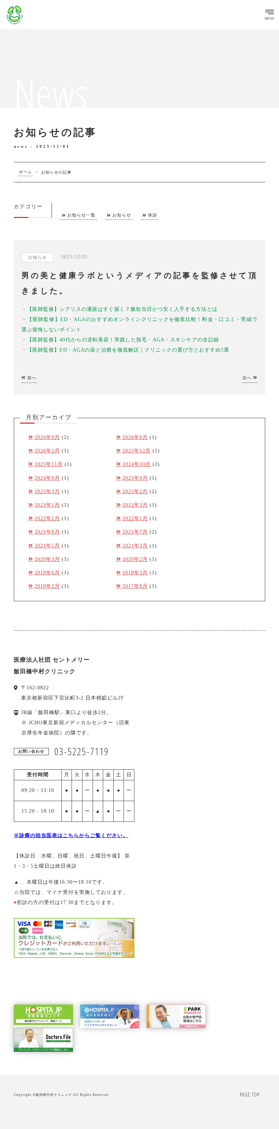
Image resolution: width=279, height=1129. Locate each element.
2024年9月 (47, 478)
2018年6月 (47, 572)
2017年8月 (135, 586)
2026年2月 (47, 450)
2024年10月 (136, 464)
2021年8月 (47, 532)
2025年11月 (49, 464)
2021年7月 (135, 532)
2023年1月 (47, 505)
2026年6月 (135, 437)
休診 (152, 215)
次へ (247, 377)
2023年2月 (135, 491)
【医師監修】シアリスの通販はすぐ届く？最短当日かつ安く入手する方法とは (122, 309)
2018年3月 (135, 572)
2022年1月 (135, 518)
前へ (31, 377)
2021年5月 (47, 545)
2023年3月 (47, 491)
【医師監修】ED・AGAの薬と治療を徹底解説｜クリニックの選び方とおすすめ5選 (128, 350)
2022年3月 (135, 505)
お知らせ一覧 (81, 215)
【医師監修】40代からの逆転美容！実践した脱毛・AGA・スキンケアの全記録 (123, 339)
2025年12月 (136, 450)
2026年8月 (47, 437)
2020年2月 (135, 559)
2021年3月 (135, 545)
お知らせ (121, 215)
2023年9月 (135, 478)
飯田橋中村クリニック (54, 1095)
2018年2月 (47, 586)
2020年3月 (47, 559)
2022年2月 (47, 518)
